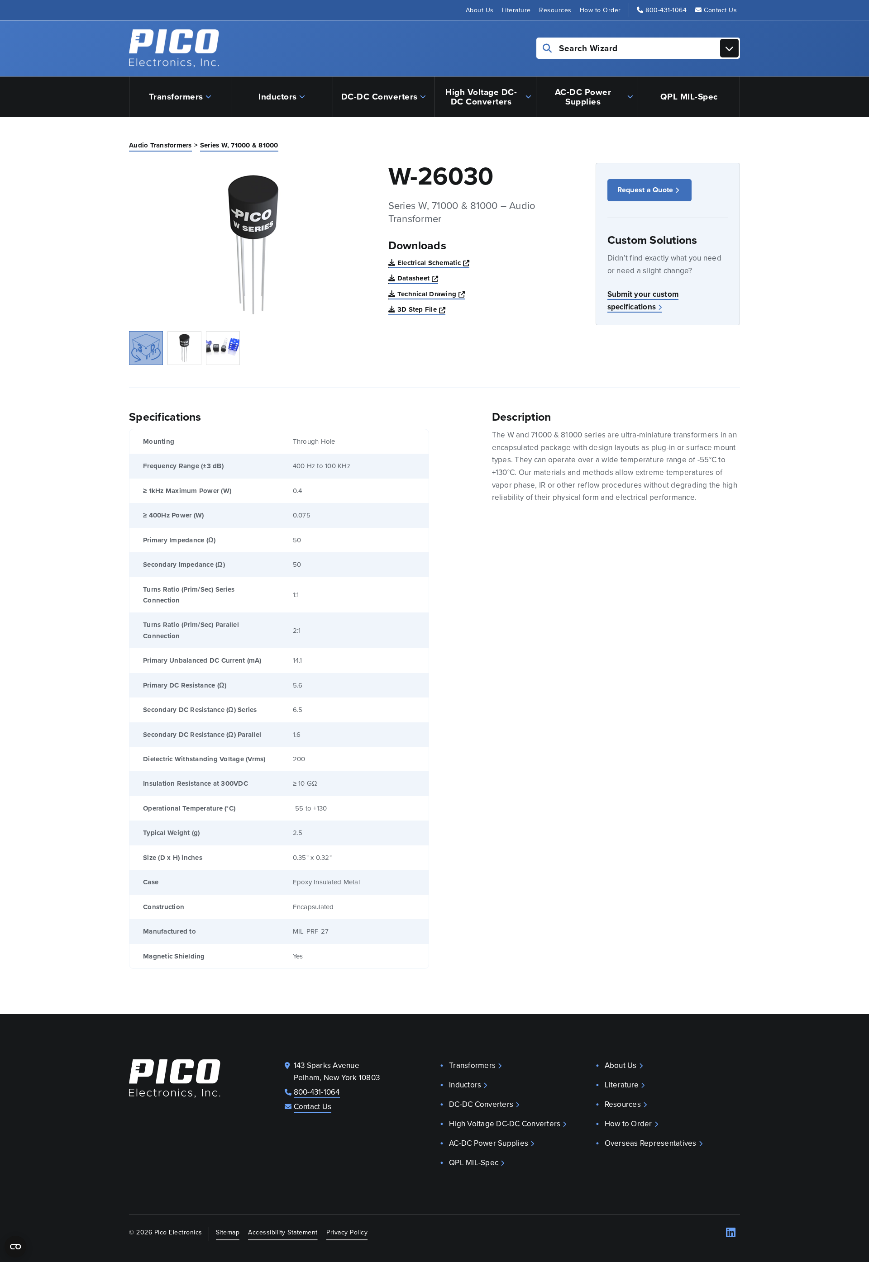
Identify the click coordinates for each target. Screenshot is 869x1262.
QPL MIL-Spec (689, 96)
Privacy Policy (347, 1232)
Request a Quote (645, 190)
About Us (480, 10)
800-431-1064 (666, 10)
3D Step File (421, 309)
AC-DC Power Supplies (583, 96)
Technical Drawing (431, 294)
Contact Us (720, 10)
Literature (516, 10)
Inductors (277, 96)
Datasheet (418, 278)
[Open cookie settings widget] (15, 1246)
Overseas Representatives (651, 1143)
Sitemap (228, 1232)
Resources (555, 10)
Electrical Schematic (433, 262)
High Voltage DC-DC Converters (481, 96)
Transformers (176, 96)
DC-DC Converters (379, 96)
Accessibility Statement (283, 1232)
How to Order (600, 10)
